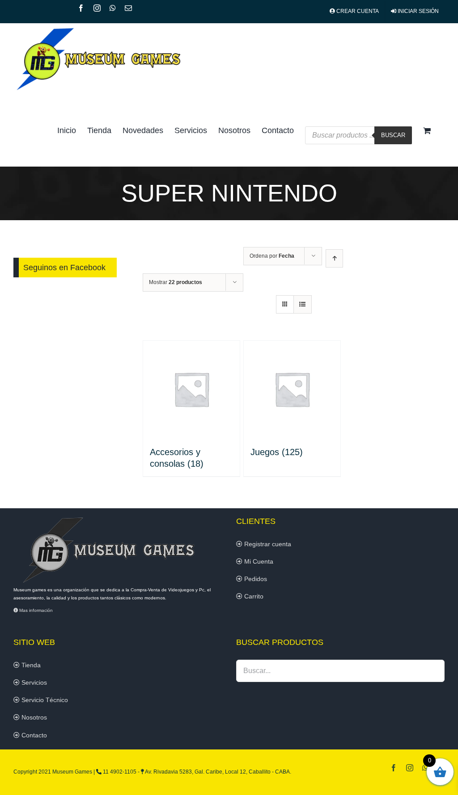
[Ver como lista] (302, 304)
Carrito (252, 596)
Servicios (33, 682)
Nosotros (33, 717)
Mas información (35, 610)
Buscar (393, 135)
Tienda (30, 665)
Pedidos (254, 578)
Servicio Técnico (44, 699)
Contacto (33, 735)
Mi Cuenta (257, 561)
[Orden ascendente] (334, 258)
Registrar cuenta (266, 544)
